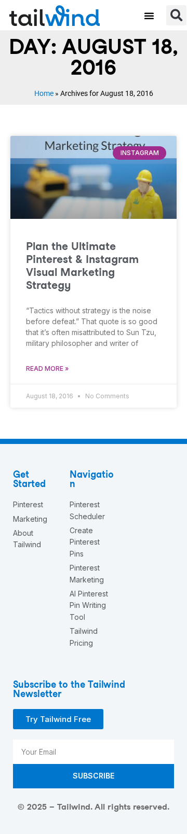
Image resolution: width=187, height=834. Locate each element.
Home (44, 93)
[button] (149, 15)
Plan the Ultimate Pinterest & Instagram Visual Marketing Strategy (82, 266)
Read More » (47, 368)
